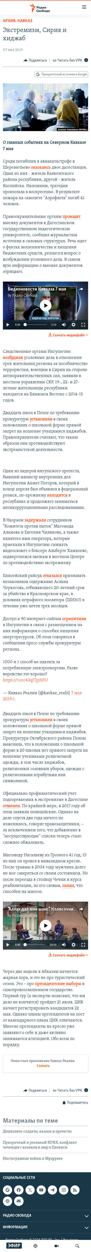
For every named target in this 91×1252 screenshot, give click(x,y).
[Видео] (56, 1246)
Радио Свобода (25, 296)
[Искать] (77, 1246)
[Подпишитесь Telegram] (52, 1190)
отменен (11, 806)
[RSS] (75, 1190)
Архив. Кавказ (17, 21)
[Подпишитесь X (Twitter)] (30, 1190)
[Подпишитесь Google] (7, 1190)
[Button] (35, 60)
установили (41, 419)
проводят (71, 217)
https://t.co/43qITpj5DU (25, 680)
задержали (36, 520)
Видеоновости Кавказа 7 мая (37, 289)
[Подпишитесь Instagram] (63, 1190)
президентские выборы (58, 984)
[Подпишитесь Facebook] (18, 1190)
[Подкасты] (7, 1201)
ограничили (74, 619)
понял (68, 886)
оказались (41, 167)
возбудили (13, 358)
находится (57, 495)
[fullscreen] (83, 325)
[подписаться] (18, 1201)
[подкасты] (35, 1246)
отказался (53, 576)
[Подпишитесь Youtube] (41, 1190)
